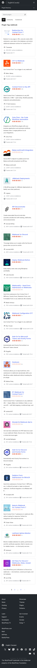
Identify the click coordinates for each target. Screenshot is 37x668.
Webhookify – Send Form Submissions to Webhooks (22, 286)
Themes (21, 602)
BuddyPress (5, 637)
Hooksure (15, 362)
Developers (5, 620)
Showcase (22, 599)
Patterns (22, 608)
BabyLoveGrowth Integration (22, 150)
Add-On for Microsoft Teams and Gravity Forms (21, 337)
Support (4, 617)
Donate (21, 620)
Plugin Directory (6, 7)
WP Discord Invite (18, 207)
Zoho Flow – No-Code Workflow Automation (20, 118)
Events (21, 617)
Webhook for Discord (20, 234)
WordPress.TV (6, 623)
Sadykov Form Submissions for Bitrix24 (21, 476)
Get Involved (23, 614)
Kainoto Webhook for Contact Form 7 (19, 506)
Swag (22, 623)
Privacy (4, 608)
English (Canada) (11, 645)
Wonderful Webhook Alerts (22, 422)
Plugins (21, 605)
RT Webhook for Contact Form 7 (18, 393)
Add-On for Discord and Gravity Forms (19, 451)
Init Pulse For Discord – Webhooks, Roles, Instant (21, 562)
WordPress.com (7, 628)
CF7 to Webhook (18, 61)
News (3, 602)
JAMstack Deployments (21, 178)
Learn (3, 614)
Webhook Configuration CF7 (22, 313)
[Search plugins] (25, 14)
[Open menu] (34, 2)
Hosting (4, 605)
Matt (3, 631)
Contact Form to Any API (21, 87)
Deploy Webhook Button (21, 260)
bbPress (4, 634)
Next (25, 589)
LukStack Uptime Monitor (21, 533)
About (4, 599)
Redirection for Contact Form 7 (17, 31)
